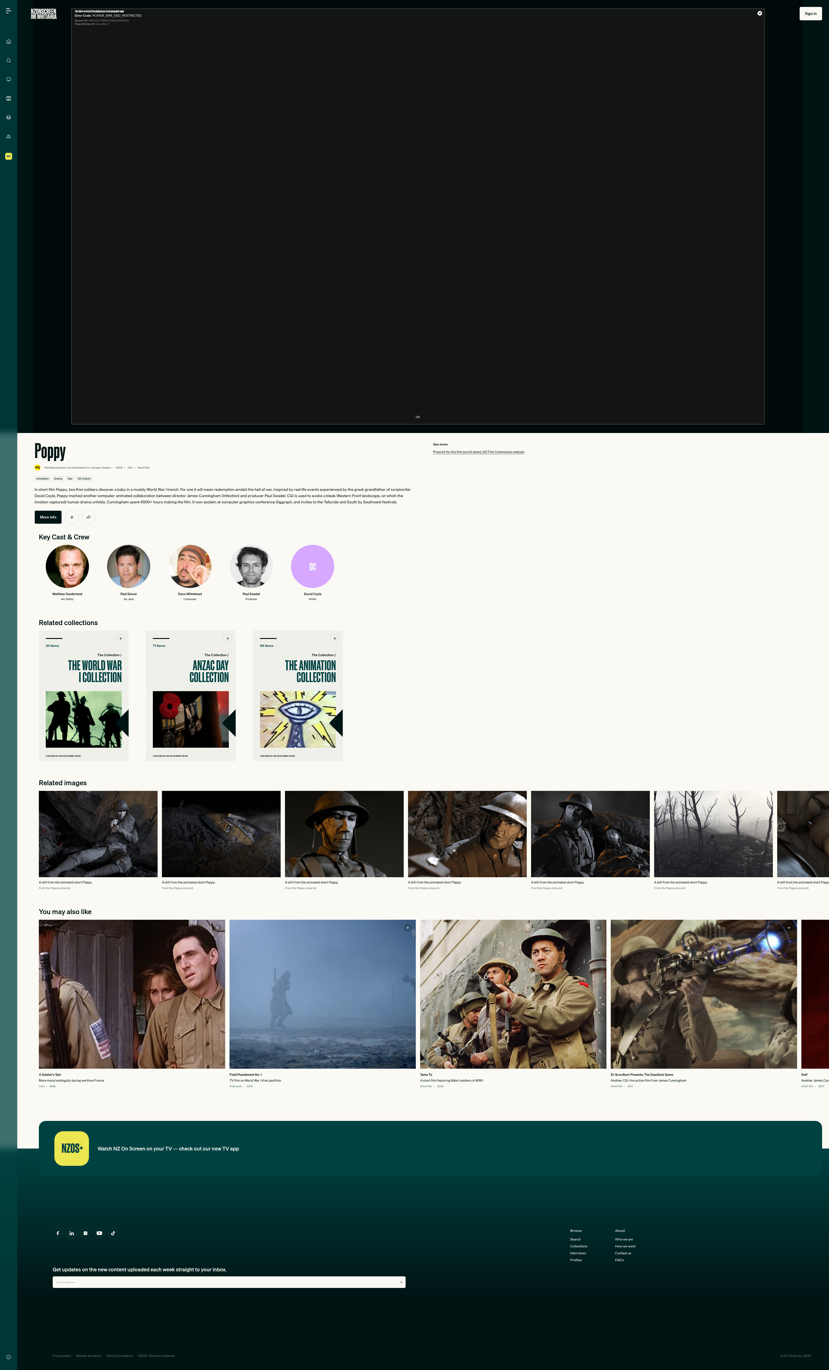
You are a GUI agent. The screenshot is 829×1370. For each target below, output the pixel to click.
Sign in (811, 13)
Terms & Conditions (119, 1356)
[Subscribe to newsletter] (401, 1282)
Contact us (623, 1253)
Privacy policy (62, 1356)
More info (48, 517)
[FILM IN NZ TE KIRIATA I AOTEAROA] (8, 98)
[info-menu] (8, 1357)
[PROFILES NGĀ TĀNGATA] (8, 136)
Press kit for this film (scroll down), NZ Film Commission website (478, 451)
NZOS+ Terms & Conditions (156, 1356)
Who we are (624, 1239)
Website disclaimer (88, 1356)
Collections (578, 1246)
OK (418, 417)
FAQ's (619, 1260)
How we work (625, 1246)
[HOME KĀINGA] (8, 41)
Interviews (578, 1253)
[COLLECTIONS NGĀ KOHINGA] (8, 117)
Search (575, 1239)
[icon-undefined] (72, 517)
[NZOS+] (8, 156)
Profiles (576, 1260)
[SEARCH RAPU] (8, 60)
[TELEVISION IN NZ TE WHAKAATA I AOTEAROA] (8, 79)
